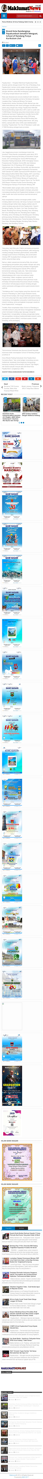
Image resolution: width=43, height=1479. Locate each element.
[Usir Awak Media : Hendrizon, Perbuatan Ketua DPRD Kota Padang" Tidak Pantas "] (5, 1341)
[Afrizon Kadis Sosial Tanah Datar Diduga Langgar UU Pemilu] (5, 1302)
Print (13, 45)
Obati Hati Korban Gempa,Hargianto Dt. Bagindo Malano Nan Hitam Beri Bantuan (23, 1440)
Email (20, 45)
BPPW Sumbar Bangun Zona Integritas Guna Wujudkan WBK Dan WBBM (24, 1396)
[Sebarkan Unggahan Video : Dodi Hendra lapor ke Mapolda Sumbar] (5, 1289)
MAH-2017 (25, 1477)
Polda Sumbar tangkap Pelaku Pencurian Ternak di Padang (23, 1467)
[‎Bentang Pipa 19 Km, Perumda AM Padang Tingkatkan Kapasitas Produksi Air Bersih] (5, 1248)
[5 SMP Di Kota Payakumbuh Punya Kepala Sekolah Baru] (5, 1329)
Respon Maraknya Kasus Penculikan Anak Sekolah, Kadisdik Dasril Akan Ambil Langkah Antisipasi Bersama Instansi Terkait (24, 1313)
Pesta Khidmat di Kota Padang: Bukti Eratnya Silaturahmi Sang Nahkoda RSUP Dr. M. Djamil (25, 1432)
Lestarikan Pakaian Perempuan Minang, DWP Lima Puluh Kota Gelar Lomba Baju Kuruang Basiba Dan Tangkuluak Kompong (24, 1260)
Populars (8, 1228)
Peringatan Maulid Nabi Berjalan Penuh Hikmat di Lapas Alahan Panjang (25, 1423)
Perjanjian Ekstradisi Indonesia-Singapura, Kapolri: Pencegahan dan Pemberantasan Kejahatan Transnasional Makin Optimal (23, 1274)
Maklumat (13, 1475)
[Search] (40, 16)
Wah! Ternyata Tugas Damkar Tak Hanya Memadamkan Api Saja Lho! (23, 1352)
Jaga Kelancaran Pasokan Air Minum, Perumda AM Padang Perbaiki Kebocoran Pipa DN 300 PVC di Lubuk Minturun (25, 1450)
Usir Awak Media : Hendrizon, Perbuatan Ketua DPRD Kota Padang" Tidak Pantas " (25, 1339)
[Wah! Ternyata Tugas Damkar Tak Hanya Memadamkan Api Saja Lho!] (5, 1354)
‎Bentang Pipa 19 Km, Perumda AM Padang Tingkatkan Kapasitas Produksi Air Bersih (24, 1246)
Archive (21, 1228)
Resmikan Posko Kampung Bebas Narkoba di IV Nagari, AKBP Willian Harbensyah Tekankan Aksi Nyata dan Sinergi (11, 417)
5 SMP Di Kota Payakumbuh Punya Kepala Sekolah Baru (23, 1327)
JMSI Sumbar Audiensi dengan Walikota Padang (31, 414)
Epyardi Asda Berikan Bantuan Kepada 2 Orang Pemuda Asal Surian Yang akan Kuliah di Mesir (25, 1234)
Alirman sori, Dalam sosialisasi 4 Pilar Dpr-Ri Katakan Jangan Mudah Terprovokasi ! (24, 1458)
